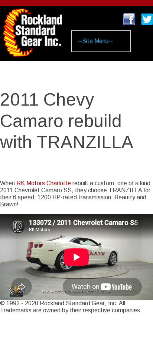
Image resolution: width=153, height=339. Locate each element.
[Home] (32, 28)
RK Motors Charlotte (43, 183)
